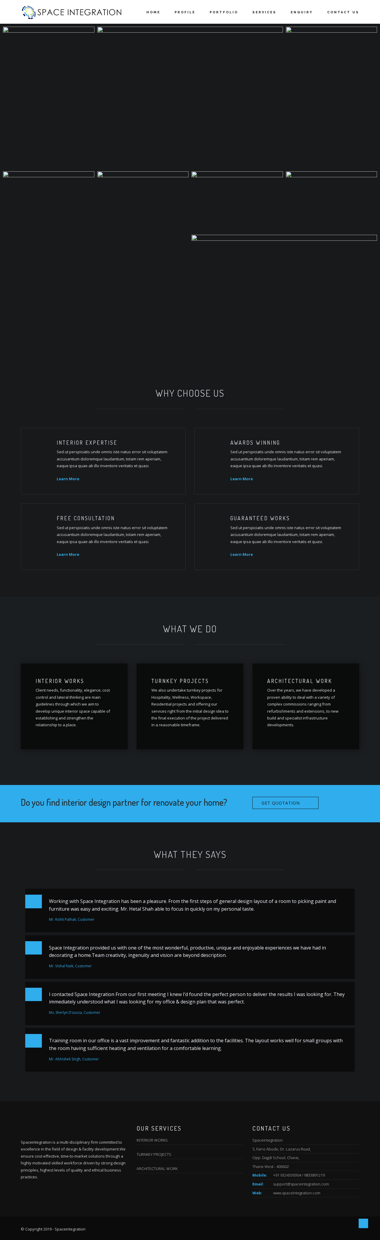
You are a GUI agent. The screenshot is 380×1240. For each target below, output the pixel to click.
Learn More (68, 478)
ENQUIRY (302, 12)
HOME (153, 12)
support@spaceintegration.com (301, 1184)
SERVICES (264, 12)
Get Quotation (281, 803)
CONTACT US (343, 12)
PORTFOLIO (224, 12)
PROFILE (185, 12)
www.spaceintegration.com (296, 1193)
